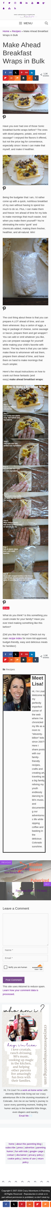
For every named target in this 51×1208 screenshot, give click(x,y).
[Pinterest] (20, 3)
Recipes (16, 31)
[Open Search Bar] (46, 23)
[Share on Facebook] (6, 1204)
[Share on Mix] (18, 78)
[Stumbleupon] (9, 8)
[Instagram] (15, 3)
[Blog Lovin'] (43, 3)
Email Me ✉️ (25, 1115)
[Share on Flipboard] (6, 78)
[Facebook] (3, 3)
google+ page (36, 1151)
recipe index (15, 638)
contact (10, 1155)
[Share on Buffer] (24, 78)
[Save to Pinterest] (22, 1204)
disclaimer (21, 1155)
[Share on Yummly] (12, 78)
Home (6, 31)
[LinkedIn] (26, 3)
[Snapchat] (3, 8)
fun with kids (21, 1151)
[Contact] (38, 3)
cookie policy (14, 1158)
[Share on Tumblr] (36, 78)
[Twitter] (9, 3)
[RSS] (15, 8)
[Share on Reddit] (30, 78)
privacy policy (36, 1155)
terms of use (29, 1158)
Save (7, 608)
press (20, 1147)
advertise (29, 1147)
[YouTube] (32, 3)
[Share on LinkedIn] (32, 72)
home (11, 1144)
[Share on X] (16, 72)
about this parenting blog (28, 1144)
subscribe (10, 1147)
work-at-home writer (32, 1090)
